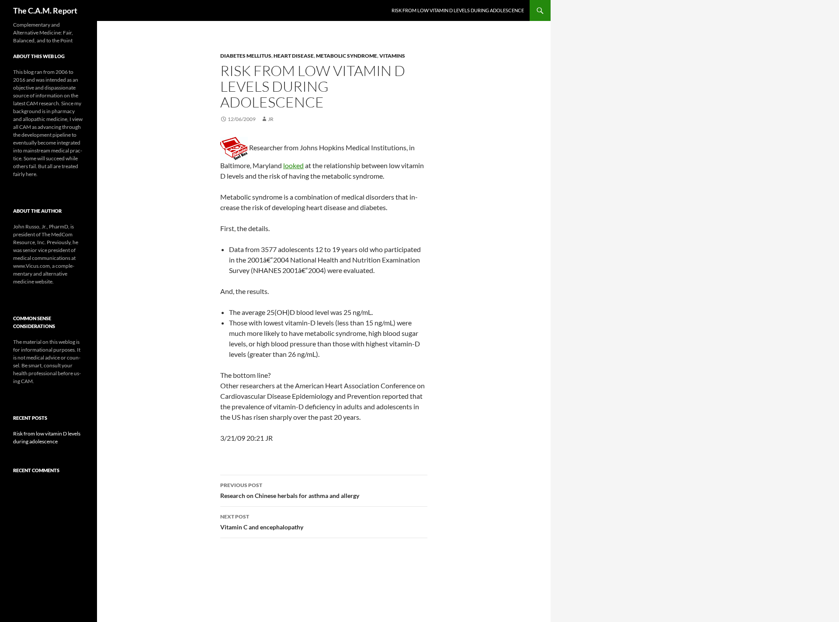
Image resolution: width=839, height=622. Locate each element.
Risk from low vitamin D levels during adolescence (458, 10)
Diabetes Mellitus (245, 55)
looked (293, 165)
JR (271, 119)
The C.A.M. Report (45, 10)
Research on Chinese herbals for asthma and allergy (289, 490)
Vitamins (392, 55)
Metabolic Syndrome (346, 55)
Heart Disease (294, 55)
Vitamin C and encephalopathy (261, 522)
